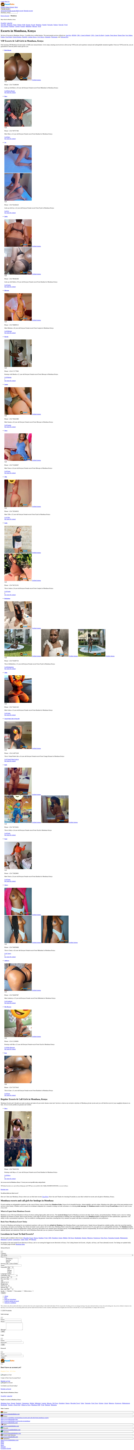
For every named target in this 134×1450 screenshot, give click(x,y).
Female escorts (5, 9)
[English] (10, 1272)
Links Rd (9, 23)
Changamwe (16, 1239)
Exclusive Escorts (6, 1448)
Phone (2, 1321)
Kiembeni (55, 1238)
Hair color (4, 1289)
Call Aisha (7, 713)
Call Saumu (7, 425)
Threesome (54, 37)
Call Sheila (7, 285)
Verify (2, 1358)
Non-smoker (18, 1291)
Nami (5, 839)
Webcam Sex (64, 37)
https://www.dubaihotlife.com (9, 1437)
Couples (107, 35)
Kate (5, 1053)
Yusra (5, 430)
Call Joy (6, 211)
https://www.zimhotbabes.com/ (10, 1440)
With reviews (28, 1291)
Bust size (3, 1279)
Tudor (22, 1239)
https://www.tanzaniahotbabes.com (11, 1433)
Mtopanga (54, 1405)
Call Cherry (7, 953)
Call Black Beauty (9, 91)
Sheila (6, 216)
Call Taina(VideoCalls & (11, 759)
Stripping (47, 37)
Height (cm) (4, 1284)
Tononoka (88, 1403)
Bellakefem (7, 598)
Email (2, 1319)
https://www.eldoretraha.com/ (9, 1422)
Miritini (65, 1238)
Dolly (5, 764)
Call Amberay (8, 1001)
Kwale (33, 25)
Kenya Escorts (5, 16)
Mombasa (38, 25)
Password (3, 1342)
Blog (5, 1298)
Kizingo (84, 1238)
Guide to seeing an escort (11, 1301)
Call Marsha (7, 377)
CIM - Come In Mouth (83, 35)
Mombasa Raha (20, 1244)
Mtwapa (34, 26)
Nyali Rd (3, 23)
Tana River (45, 1196)
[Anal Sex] (12, 1260)
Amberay (6, 960)
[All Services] (12, 1259)
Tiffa (5, 476)
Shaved (3, 1287)
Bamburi (11, 26)
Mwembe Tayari (28, 1238)
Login (3, 1)
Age (2, 1280)
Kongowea (97, 1238)
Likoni (60, 1238)
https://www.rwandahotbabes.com (10, 1430)
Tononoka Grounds (113, 1238)
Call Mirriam (8, 331)
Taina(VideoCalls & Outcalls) (12, 718)
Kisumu (28, 25)
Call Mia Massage (9, 1047)
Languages (4, 1274)
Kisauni (22, 26)
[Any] (10, 1269)
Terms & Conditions (10, 1302)
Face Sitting (129, 35)
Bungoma (10, 25)
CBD (49, 1238)
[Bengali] (10, 1270)
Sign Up (7, 1)
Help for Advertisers (10, 1299)
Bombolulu (78, 1238)
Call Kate (7, 1093)
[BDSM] (12, 1262)
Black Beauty (7, 50)
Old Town (71, 1238)
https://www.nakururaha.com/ (9, 1419)
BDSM (74, 35)
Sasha (5, 523)
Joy (5, 142)
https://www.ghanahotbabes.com (10, 1414)
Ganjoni (17, 26)
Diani (26, 1239)
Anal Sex (68, 35)
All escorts (4, 11)
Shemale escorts (28, 11)
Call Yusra (7, 471)
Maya (5, 1108)
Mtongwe (90, 1238)
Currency (3, 1253)
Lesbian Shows (32, 37)
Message (3, 1329)
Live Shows (40, 37)
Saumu (6, 384)
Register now (4, 1189)
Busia (15, 25)
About (6, 1296)
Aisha (5, 672)
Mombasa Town (5, 1403)
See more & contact (10, 92)
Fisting (3, 37)
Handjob (24, 37)
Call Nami (7, 879)
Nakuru (55, 25)
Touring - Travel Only (14, 1405)
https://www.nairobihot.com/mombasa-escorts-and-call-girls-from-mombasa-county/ (25, 1418)
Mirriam (6, 290)
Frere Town (104, 1238)
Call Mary (7, 137)
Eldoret (19, 25)
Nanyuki (61, 25)
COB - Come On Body (97, 35)
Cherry (6, 885)
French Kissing (17, 37)
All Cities (3, 25)
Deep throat (113, 35)
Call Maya (7, 1175)
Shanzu (36, 1238)
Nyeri (66, 25)
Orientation (4, 1275)
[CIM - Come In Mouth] (12, 1263)
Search (3, 1293)
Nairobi (44, 25)
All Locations (5, 26)
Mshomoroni (123, 1238)
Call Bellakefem (9, 667)
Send (2, 1331)
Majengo (47, 1405)
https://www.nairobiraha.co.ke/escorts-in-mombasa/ (15, 1421)
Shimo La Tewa (26, 1405)
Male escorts (19, 11)
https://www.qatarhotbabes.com (10, 1426)
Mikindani (29, 26)
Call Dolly (7, 833)
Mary (5, 96)
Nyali (39, 26)
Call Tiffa (7, 517)
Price (2, 1257)
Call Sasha (7, 591)
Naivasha (50, 25)
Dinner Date (121, 35)
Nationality (4, 1267)
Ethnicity (3, 1277)
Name (2, 1265)
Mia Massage (7, 1006)
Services (3, 1263)
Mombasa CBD (35, 1405)
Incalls (3, 1291)
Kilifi (23, 25)
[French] (10, 1273)
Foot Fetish (8, 37)
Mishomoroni (126, 1403)
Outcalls (9, 1291)
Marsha (6, 336)
